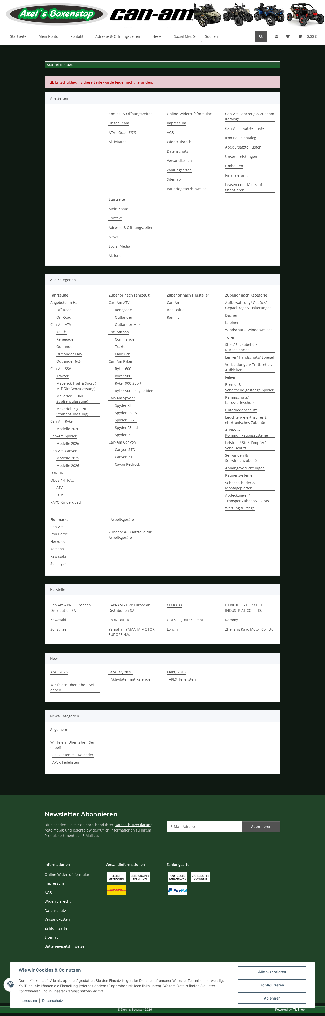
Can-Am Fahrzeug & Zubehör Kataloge (249, 116)
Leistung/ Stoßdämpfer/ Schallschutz (245, 445)
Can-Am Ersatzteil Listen (246, 128)
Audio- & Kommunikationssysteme (246, 433)
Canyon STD (125, 449)
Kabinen (232, 322)
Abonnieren (261, 826)
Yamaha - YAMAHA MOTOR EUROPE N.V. (132, 632)
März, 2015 (176, 672)
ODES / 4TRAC (62, 480)
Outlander (65, 346)
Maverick (122, 354)
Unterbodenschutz (241, 410)
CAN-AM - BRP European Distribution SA (129, 608)
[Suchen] (261, 36)
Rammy (173, 317)
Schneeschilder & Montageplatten (240, 485)
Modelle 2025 (67, 458)
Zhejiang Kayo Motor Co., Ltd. (250, 629)
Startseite (18, 36)
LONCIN (57, 472)
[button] (276, 36)
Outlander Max (69, 354)
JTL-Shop (298, 1009)
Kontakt (76, 36)
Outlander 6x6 (68, 361)
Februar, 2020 (120, 672)
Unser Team (119, 123)
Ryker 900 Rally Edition (134, 390)
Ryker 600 (123, 368)
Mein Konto (48, 36)
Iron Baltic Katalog (240, 137)
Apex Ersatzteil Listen (243, 147)
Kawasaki (58, 556)
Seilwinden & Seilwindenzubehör (241, 458)
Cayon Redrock (127, 464)
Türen (230, 337)
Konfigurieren (272, 985)
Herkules (57, 541)
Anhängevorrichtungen (245, 468)
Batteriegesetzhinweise (186, 188)
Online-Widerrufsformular (189, 113)
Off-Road (64, 309)
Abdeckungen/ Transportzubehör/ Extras (247, 498)
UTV (59, 494)
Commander (125, 339)
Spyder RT (123, 434)
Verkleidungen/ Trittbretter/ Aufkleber (248, 367)
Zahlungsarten (179, 170)
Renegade (64, 339)
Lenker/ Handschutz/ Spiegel (249, 357)
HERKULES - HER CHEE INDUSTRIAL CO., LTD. (244, 608)
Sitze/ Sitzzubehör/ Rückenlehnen (241, 347)
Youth (61, 331)
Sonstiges (58, 563)
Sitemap (174, 179)
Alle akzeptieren (272, 972)
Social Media (119, 246)
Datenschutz (52, 1000)
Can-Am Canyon (63, 450)
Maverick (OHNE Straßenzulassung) (72, 399)
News (157, 36)
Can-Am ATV (60, 324)
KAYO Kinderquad (65, 502)
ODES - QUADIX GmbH (185, 619)
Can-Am (173, 302)
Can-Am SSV (60, 368)
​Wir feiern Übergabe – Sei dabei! (72, 687)
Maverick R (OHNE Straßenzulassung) (72, 411)
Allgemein (58, 729)
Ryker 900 (123, 376)
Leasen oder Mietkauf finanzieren (243, 187)
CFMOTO (174, 605)
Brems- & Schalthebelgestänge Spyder (249, 387)
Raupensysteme (238, 475)
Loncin (172, 629)
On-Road (63, 317)
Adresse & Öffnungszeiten (117, 36)
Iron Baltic (175, 309)
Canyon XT (124, 456)
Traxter (62, 376)
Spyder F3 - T (126, 420)
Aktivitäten (118, 141)
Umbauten (234, 165)
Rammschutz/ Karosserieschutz (239, 400)
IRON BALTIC (119, 619)
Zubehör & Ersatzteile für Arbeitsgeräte (130, 535)
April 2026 (59, 672)
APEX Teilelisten (182, 679)
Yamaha (57, 548)
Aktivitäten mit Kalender (131, 679)
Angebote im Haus (66, 302)
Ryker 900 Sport (128, 383)
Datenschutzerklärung (133, 824)
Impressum (28, 1000)
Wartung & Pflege (240, 508)
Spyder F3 (123, 405)
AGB (170, 132)
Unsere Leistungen (241, 156)
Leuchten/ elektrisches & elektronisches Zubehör (246, 420)
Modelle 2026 (67, 428)
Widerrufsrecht (180, 141)
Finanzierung (236, 175)
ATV (59, 487)
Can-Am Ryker (62, 421)
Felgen (230, 377)
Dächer (231, 315)
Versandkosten (179, 160)
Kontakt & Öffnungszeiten (131, 113)
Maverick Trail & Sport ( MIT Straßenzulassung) (76, 386)
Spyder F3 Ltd (126, 427)
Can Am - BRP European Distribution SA (70, 608)
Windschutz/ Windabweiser (248, 329)
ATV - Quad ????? (122, 132)
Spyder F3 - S (126, 412)
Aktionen (116, 255)
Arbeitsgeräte (122, 519)
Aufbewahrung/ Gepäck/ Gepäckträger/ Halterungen (248, 305)
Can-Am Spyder (63, 436)
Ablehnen (272, 998)
